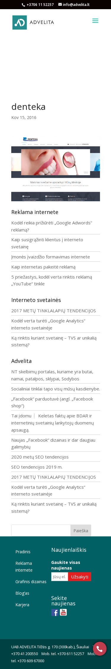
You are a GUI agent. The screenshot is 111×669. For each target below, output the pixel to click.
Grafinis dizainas (30, 581)
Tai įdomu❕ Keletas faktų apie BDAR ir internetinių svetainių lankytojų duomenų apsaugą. (52, 423)
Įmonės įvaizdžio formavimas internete (50, 257)
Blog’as (22, 593)
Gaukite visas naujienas (65, 565)
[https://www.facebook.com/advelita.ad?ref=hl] (54, 612)
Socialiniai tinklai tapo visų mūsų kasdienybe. (55, 389)
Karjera (22, 604)
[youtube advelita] (63, 612)
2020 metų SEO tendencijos (40, 457)
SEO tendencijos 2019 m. (36, 467)
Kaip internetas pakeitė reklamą (43, 267)
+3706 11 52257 (40, 4)
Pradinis (22, 551)
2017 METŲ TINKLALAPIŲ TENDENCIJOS (53, 310)
